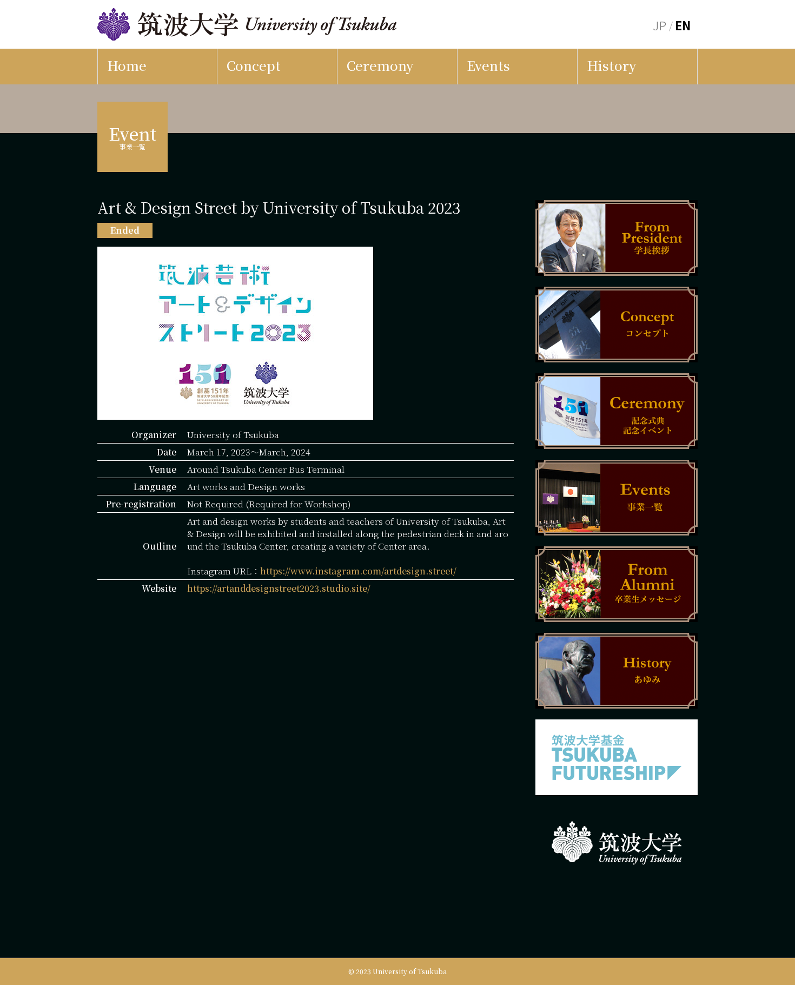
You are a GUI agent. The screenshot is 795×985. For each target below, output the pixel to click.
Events (488, 65)
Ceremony (380, 65)
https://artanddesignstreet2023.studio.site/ (278, 588)
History (611, 65)
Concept (254, 65)
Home (127, 65)
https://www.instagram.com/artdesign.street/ (358, 571)
